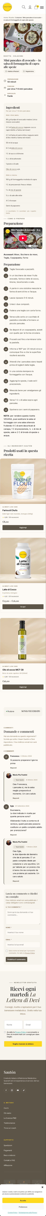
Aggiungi (23, 527)
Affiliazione (8, 1165)
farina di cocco (17, 127)
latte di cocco (16, 148)
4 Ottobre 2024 (26, 756)
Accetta (23, 1200)
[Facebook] (6, 1090)
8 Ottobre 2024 (31, 780)
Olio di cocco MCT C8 (12, 670)
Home (6, 17)
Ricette (11, 17)
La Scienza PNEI (10, 1118)
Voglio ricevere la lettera (23, 1044)
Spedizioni (8, 1145)
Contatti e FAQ (9, 1160)
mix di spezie (15, 190)
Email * (9, 940)
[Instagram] (12, 1090)
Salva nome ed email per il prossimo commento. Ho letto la (22, 952)
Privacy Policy (30, 953)
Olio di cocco (11, 169)
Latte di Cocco (9, 589)
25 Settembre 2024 (22, 806)
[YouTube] (18, 1090)
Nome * (9, 927)
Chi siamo (7, 1113)
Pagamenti (8, 1150)
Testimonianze (9, 1123)
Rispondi (13, 768)
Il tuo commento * (14, 907)
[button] (42, 1187)
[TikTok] (23, 1090)
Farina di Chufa (9, 510)
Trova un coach (10, 1128)
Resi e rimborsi (9, 1155)
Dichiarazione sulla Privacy (28, 1212)
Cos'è (6, 1108)
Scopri (23, 607)
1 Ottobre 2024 (31, 847)
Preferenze (23, 1207)
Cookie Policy (12, 1212)
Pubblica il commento (16, 959)
